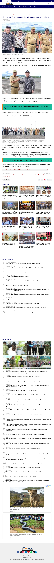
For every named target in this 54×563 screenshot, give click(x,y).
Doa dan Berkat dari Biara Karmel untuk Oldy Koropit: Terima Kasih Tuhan (23, 467)
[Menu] (3, 4)
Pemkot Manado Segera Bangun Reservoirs (42, 173)
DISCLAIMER (45, 556)
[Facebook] (18, 552)
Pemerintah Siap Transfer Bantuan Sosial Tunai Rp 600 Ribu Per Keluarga (23, 263)
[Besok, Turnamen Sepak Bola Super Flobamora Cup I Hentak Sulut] (27, 205)
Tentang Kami (9, 556)
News (23, 14)
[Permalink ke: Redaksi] (3, 20)
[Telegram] (36, 552)
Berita (3, 14)
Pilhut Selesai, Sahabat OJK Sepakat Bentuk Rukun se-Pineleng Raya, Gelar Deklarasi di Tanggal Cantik (28, 439)
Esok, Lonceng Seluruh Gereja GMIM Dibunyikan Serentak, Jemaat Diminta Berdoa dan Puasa (27, 272)
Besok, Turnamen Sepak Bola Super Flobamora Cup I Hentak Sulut (26, 212)
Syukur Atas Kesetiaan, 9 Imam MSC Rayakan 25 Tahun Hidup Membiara (26, 197)
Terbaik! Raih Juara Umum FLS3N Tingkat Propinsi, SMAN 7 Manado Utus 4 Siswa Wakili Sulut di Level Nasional (43, 212)
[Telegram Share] (48, 180)
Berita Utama (9, 14)
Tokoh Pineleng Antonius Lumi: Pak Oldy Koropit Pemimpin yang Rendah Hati (24, 471)
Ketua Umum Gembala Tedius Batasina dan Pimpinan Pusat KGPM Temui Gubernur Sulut (9, 243)
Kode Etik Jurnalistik (24, 556)
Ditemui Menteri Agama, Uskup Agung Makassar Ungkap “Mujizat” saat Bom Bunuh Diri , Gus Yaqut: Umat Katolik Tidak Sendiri (27, 290)
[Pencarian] (51, 4)
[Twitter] (21, 552)
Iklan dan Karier (27, 557)
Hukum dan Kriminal (16, 14)
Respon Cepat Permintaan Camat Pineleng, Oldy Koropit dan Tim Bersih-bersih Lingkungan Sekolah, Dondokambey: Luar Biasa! (27, 458)
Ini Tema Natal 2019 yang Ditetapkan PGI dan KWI (17, 285)
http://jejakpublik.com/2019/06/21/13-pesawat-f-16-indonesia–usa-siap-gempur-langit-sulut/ (25, 169)
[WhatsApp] (31, 552)
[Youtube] (28, 552)
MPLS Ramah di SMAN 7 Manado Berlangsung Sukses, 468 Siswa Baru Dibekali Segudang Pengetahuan (26, 430)
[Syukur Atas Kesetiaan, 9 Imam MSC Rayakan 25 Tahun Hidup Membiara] (27, 190)
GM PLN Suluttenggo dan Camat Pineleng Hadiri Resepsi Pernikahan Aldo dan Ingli (25, 434)
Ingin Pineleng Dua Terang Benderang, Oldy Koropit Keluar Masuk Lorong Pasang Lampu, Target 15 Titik (28, 453)
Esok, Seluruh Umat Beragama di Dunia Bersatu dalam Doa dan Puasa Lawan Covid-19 (26, 307)
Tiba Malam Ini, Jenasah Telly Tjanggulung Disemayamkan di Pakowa (22, 303)
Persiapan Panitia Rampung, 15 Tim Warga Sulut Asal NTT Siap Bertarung (43, 197)
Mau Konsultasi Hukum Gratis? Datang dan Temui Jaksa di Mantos (13, 174)
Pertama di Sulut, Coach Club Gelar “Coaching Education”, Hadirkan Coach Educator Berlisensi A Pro (43, 228)
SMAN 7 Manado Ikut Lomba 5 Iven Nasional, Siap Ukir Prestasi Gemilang (23, 448)
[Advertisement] (27, 325)
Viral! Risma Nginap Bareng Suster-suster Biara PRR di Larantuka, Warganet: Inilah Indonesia (27, 294)
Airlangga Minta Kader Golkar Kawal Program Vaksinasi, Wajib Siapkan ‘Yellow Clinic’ (25, 299)
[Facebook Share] (39, 180)
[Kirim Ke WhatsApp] (50, 180)
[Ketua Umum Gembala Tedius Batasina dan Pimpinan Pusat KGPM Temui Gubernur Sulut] (10, 236)
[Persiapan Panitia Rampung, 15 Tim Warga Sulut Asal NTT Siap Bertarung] (44, 190)
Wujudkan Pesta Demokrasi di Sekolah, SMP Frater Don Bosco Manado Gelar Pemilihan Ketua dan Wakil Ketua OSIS (26, 246)
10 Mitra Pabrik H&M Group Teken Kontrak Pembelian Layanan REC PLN (22, 312)
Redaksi (6, 19)
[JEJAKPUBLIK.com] (9, 4)
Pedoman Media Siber (36, 556)
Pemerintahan (28, 14)
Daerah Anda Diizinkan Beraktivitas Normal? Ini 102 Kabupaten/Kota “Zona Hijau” (25, 267)
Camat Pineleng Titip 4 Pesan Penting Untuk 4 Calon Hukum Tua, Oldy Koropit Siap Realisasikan (28, 463)
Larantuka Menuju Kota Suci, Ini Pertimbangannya (17, 276)
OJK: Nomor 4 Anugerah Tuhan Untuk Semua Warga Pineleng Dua (21, 476)
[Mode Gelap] (48, 4)
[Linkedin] (26, 552)
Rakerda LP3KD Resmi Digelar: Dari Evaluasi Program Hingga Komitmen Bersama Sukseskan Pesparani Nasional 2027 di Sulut (9, 212)
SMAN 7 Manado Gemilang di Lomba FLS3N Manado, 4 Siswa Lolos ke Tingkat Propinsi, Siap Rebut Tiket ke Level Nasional (27, 444)
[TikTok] (34, 552)
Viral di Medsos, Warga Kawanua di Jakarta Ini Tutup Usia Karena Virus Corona (24, 280)
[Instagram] (23, 552)
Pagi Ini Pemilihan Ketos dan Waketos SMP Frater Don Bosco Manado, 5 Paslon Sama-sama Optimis (26, 228)
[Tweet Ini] (42, 180)
